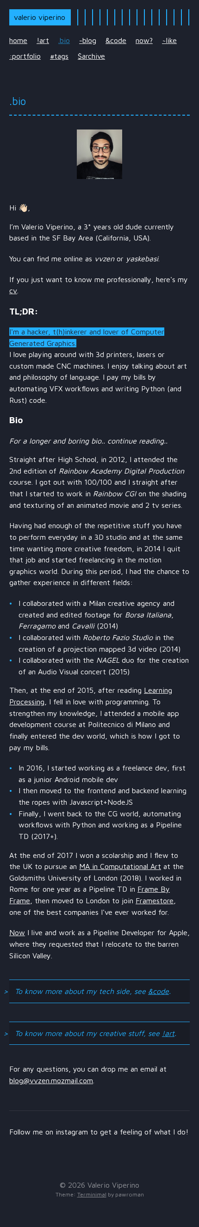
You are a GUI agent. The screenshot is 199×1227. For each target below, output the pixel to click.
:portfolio (25, 56)
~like (169, 40)
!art (43, 40)
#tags (59, 56)
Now (17, 932)
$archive (91, 56)
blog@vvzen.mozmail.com (51, 1080)
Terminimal (91, 1194)
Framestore (155, 900)
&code (116, 40)
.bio (64, 40)
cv (13, 290)
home (18, 40)
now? (144, 40)
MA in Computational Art (120, 866)
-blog (87, 40)
